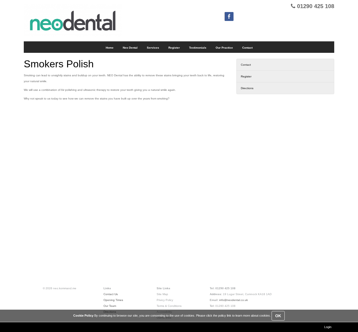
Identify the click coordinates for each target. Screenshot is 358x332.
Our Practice (224, 47)
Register (246, 76)
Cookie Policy (83, 315)
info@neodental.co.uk (233, 300)
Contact (246, 64)
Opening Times (113, 300)
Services (153, 47)
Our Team (109, 305)
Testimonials (197, 47)
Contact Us (110, 294)
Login (327, 327)
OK (278, 316)
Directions (247, 88)
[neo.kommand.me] (73, 20)
